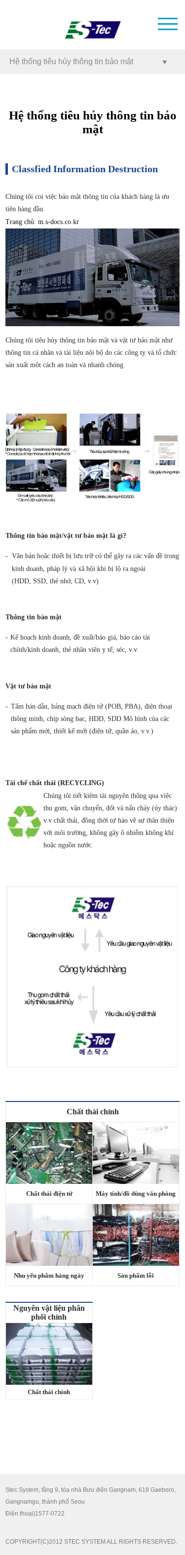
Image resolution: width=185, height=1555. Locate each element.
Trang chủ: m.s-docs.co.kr (42, 222)
